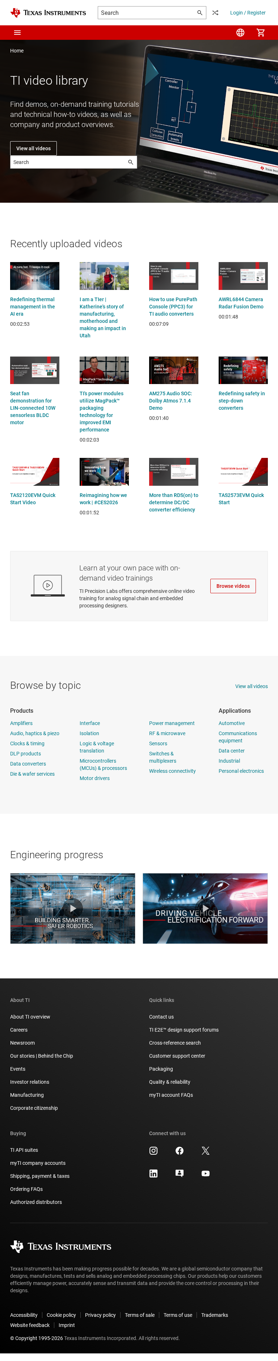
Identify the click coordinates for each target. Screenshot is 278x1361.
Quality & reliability (169, 1082)
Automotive (232, 723)
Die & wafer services (32, 774)
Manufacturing (27, 1095)
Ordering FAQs (26, 1189)
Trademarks (214, 1315)
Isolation (89, 733)
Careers (19, 1030)
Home (17, 51)
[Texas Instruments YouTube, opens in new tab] (205, 1176)
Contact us (161, 1017)
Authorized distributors (36, 1202)
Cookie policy (61, 1315)
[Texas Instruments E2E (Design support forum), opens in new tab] (179, 1176)
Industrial (229, 761)
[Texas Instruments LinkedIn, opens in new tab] (153, 1176)
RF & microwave (167, 733)
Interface (90, 723)
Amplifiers (21, 723)
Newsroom (22, 1043)
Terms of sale (140, 1315)
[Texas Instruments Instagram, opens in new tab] (153, 1153)
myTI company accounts (38, 1163)
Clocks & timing (27, 743)
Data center (232, 751)
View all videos (33, 148)
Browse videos (233, 586)
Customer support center (177, 1056)
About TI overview (30, 1017)
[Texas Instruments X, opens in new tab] (205, 1153)
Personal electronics (241, 771)
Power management (172, 723)
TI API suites (24, 1150)
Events (17, 1069)
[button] (17, 32)
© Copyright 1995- (36, 1338)
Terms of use (178, 1315)
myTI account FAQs (171, 1095)
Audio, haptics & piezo (34, 733)
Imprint (67, 1325)
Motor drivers (95, 778)
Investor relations (29, 1082)
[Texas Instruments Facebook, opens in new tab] (179, 1153)
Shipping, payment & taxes (40, 1176)
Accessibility (24, 1315)
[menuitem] (240, 32)
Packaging (161, 1069)
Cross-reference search (175, 1043)
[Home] (48, 13)
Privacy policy (100, 1315)
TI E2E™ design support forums (184, 1030)
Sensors (158, 743)
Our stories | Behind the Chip (41, 1056)
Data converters (28, 764)
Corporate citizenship (34, 1108)
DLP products (25, 754)
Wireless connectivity (172, 771)
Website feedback (30, 1325)
